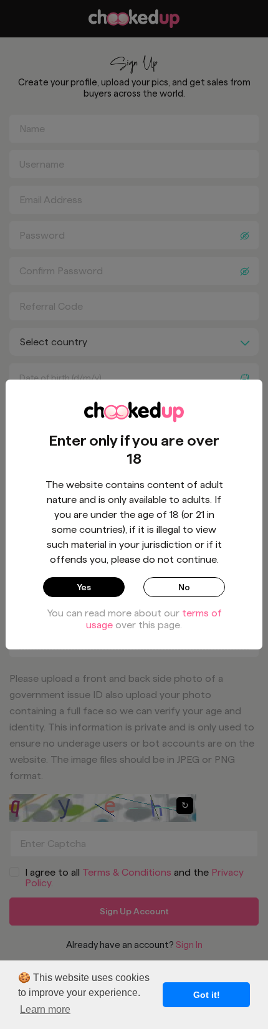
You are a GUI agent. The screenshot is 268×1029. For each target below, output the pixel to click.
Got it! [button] (206, 995)
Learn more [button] (45, 1009)
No (184, 587)
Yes (84, 587)
